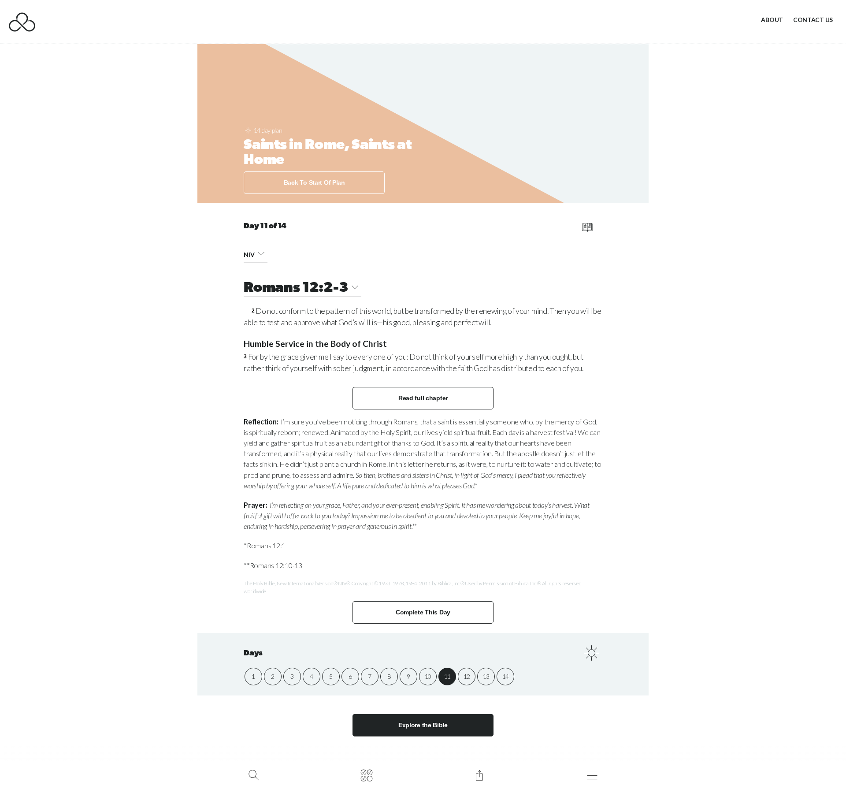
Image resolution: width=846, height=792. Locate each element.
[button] (261, 253)
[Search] (253, 774)
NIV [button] (249, 254)
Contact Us (813, 19)
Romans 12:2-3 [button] (296, 288)
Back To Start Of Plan (314, 182)
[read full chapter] (587, 227)
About (772, 19)
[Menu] (592, 774)
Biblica (445, 583)
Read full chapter (423, 398)
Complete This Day (423, 612)
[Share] (479, 774)
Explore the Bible (423, 725)
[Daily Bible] (366, 774)
